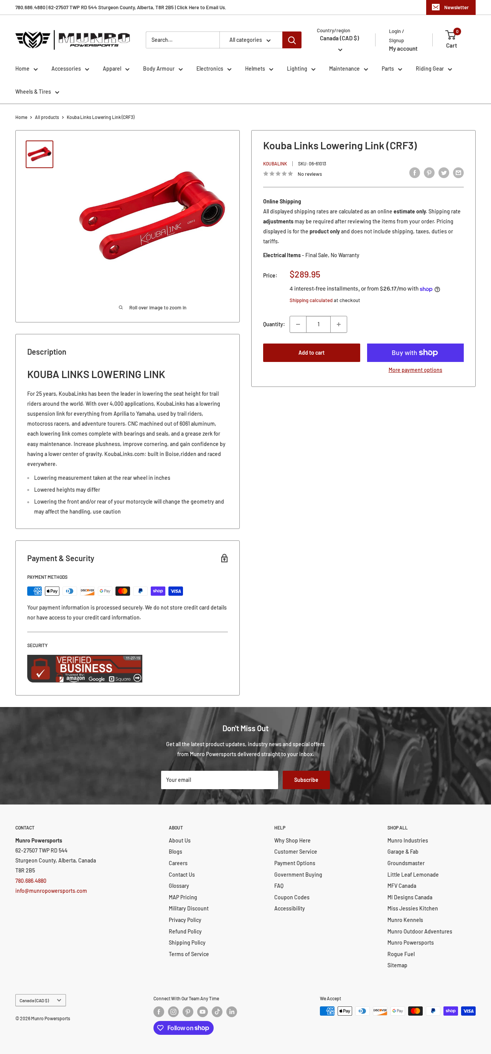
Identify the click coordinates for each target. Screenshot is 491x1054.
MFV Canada (401, 885)
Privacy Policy (185, 920)
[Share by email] (458, 172)
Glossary (179, 885)
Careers (178, 863)
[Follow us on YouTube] (202, 1011)
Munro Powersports (410, 942)
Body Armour (159, 68)
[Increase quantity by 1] (339, 324)
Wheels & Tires (33, 91)
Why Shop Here (292, 840)
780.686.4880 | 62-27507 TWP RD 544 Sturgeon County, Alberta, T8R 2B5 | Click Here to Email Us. (120, 7)
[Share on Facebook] (414, 172)
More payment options (415, 370)
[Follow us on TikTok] (217, 1011)
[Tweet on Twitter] (443, 172)
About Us (180, 840)
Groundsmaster (406, 863)
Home (22, 68)
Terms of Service (189, 954)
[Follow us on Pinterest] (188, 1011)
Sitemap (397, 965)
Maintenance (344, 68)
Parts (388, 68)
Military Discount (189, 908)
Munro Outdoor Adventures (419, 931)
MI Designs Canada (409, 897)
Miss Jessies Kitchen (412, 908)
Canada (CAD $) (34, 1000)
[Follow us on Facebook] (158, 1011)
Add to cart (311, 352)
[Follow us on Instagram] (173, 1011)
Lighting (297, 68)
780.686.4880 (30, 880)
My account (403, 48)
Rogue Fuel (401, 954)
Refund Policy (185, 931)
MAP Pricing (183, 897)
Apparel (112, 68)
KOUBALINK (275, 163)
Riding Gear (430, 68)
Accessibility (289, 908)
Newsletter (456, 7)
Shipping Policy (187, 942)
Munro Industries (407, 840)
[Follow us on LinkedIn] (231, 1011)
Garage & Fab (403, 851)
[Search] (292, 39)
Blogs (175, 851)
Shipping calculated (311, 300)
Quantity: (274, 324)
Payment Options (294, 863)
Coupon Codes (292, 897)
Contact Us (182, 874)
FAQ (278, 885)
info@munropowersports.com (51, 890)
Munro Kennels (405, 920)
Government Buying (298, 874)
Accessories (66, 68)
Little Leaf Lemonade (413, 874)
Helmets (255, 68)
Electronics (209, 68)
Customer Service (295, 851)
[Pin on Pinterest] (429, 172)
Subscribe (306, 779)
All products (47, 117)
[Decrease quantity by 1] (298, 324)
